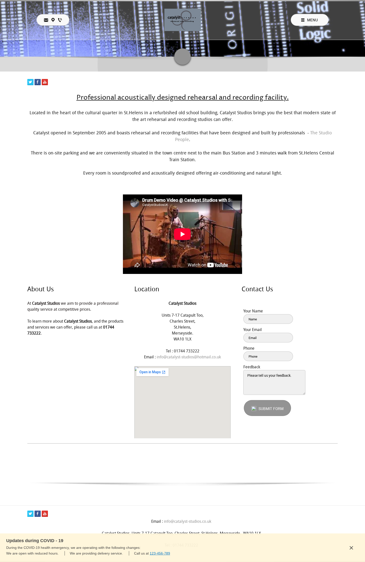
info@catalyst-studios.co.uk (187, 521)
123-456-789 (160, 553)
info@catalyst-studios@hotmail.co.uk (189, 357)
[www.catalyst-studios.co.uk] (182, 20)
